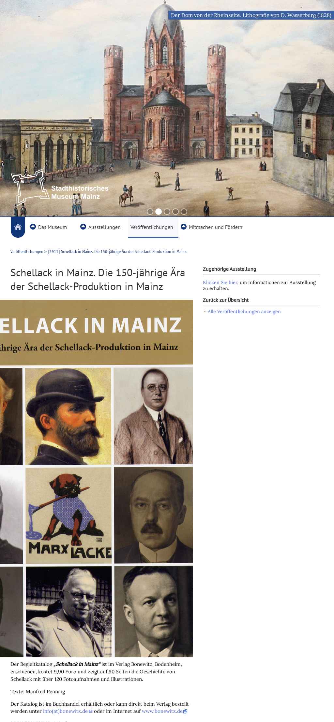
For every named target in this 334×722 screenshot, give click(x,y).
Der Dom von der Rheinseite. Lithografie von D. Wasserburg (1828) (251, 15)
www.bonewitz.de (162, 711)
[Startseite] (18, 227)
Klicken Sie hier (220, 282)
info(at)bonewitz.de (65, 711)
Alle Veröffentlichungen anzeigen (244, 311)
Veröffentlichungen (26, 251)
